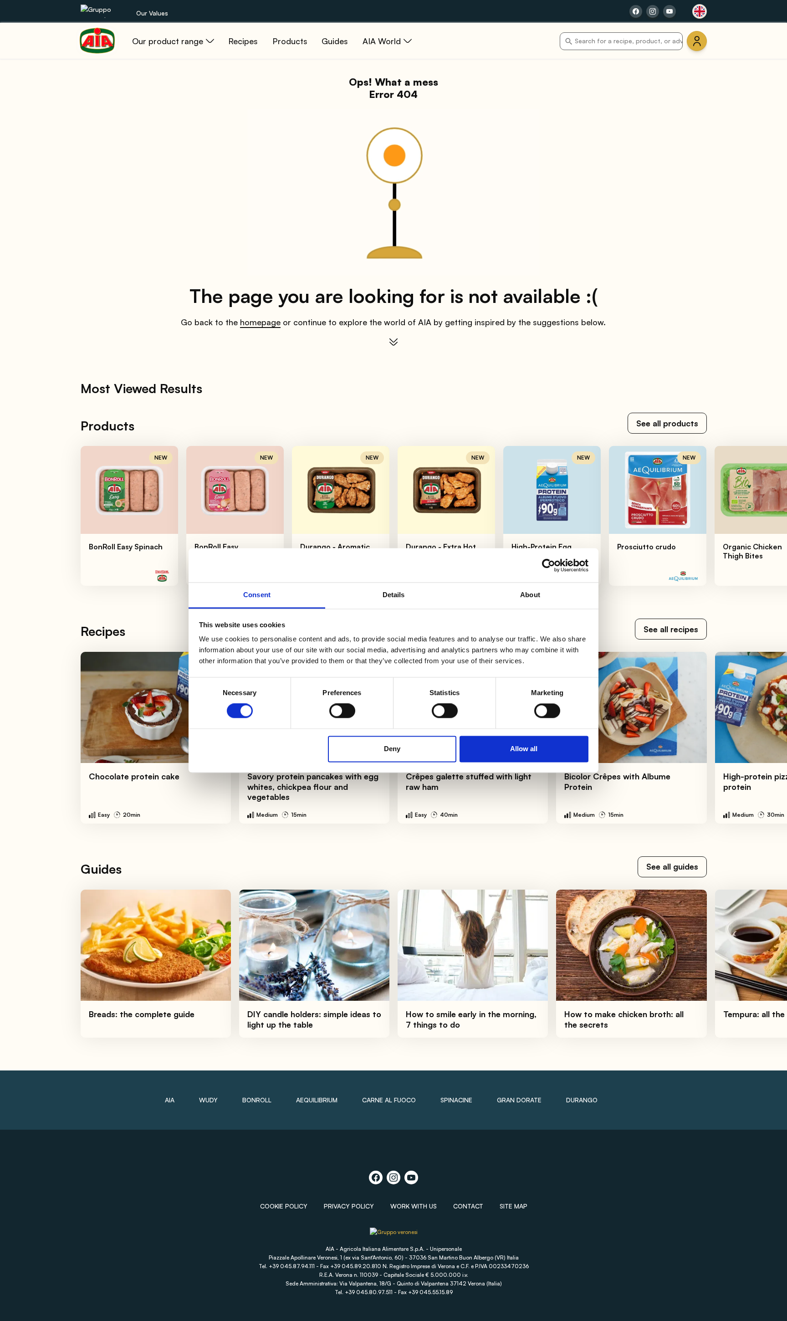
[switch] (342, 711)
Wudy (208, 1100)
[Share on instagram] (652, 11)
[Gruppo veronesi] (394, 1235)
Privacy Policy (349, 1206)
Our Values (152, 13)
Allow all (523, 749)
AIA (169, 1100)
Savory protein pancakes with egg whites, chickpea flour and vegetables (312, 786)
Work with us (413, 1206)
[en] (699, 11)
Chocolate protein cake (134, 776)
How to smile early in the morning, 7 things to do (471, 1019)
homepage (260, 322)
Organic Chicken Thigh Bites (752, 551)
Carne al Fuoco (389, 1100)
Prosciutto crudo (646, 546)
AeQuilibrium (316, 1100)
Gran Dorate (519, 1100)
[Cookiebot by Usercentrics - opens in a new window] (548, 565)
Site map (513, 1206)
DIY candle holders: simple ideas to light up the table (314, 1019)
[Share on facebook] (635, 11)
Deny (392, 749)
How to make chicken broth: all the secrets (624, 1019)
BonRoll (256, 1100)
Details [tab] (394, 595)
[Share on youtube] (669, 11)
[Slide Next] (760, 516)
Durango (582, 1100)
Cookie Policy (283, 1206)
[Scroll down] (393, 342)
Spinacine (456, 1100)
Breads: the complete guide (141, 1014)
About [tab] (530, 595)
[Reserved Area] (697, 41)
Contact (468, 1206)
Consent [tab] (257, 595)
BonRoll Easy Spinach (126, 546)
